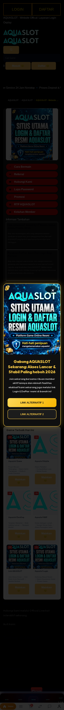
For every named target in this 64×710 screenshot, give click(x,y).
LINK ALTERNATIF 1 (32, 402)
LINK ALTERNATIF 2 (32, 414)
